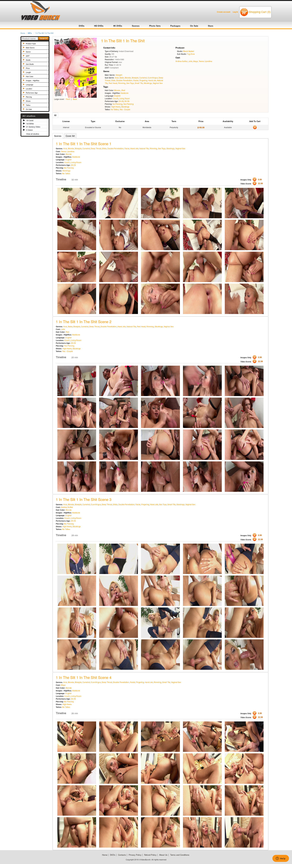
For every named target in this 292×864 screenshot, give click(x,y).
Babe (122, 77)
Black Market (188, 51)
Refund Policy (150, 854)
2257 (28, 56)
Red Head (113, 83)
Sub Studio (30, 64)
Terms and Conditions (179, 854)
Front (68, 99)
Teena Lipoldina (205, 61)
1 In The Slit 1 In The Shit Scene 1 (83, 143)
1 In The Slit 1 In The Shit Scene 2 (83, 321)
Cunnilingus (153, 77)
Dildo (113, 80)
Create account (223, 11)
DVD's (112, 854)
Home (23, 33)
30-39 (126, 101)
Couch (115, 98)
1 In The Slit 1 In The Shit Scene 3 (83, 499)
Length (28, 72)
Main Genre (30, 47)
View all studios (32, 134)
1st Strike (30, 123)
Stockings (148, 83)
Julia (190, 61)
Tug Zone (191, 54)
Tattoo (28, 105)
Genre (28, 51)
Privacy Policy (135, 854)
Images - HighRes (32, 80)
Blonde (128, 77)
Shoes (28, 101)
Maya (195, 61)
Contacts (122, 854)
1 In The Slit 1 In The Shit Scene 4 (83, 677)
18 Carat (29, 120)
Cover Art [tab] (70, 135)
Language (29, 84)
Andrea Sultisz (182, 61)
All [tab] (55, 115)
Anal (117, 77)
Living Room (124, 98)
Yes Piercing (128, 104)
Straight (119, 75)
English (117, 95)
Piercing (29, 97)
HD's (30, 33)
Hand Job (152, 80)
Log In (235, 11)
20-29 (121, 101)
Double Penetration (124, 80)
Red (123, 90)
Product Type (31, 43)
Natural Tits (144, 148)
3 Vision (29, 130)
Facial (135, 80)
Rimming (121, 83)
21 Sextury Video (33, 126)
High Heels (115, 106)
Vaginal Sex (158, 83)
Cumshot (143, 77)
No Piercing (117, 104)
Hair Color (29, 76)
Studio (28, 60)
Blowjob (135, 77)
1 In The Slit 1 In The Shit (44, 33)
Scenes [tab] (57, 135)
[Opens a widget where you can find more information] (280, 858)
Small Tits (139, 83)
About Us (163, 854)
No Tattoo (115, 109)
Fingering (143, 80)
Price (28, 68)
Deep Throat (96, 148)
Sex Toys (130, 83)
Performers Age (32, 92)
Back (75, 99)
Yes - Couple (125, 109)
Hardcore (124, 93)
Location (29, 88)
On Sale (29, 109)
